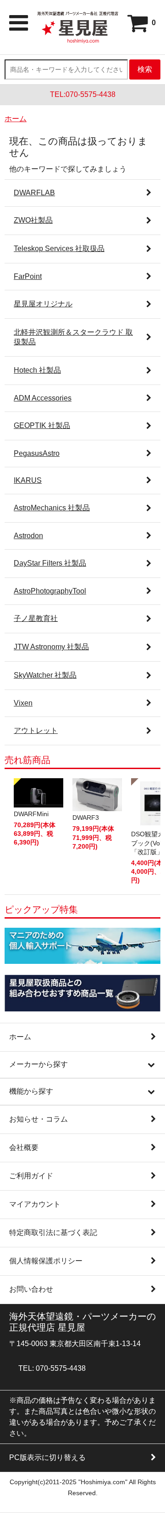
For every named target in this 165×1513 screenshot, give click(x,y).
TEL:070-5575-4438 (83, 94)
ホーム (16, 119)
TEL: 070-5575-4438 (52, 1368)
